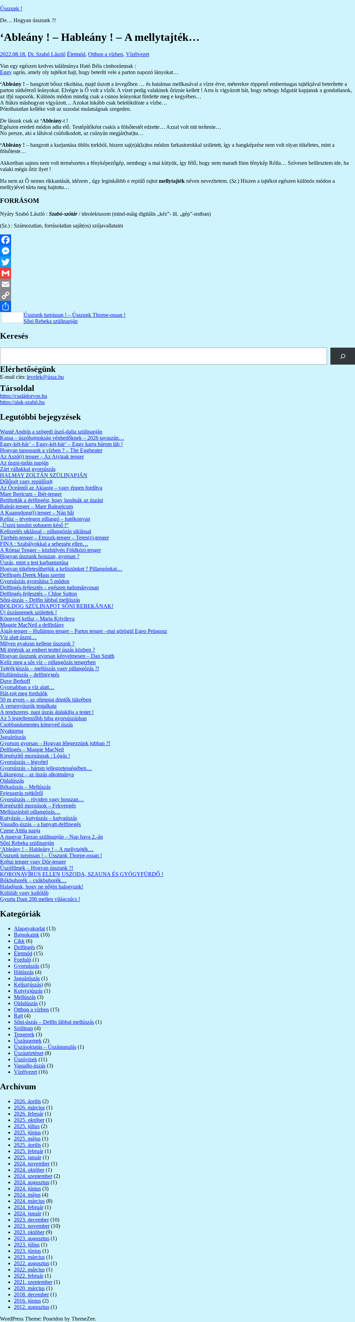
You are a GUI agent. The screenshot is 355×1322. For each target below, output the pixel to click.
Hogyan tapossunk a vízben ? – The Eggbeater (51, 450)
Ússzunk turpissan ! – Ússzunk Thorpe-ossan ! (74, 315)
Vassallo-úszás (29, 1066)
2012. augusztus (31, 1307)
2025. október (29, 1120)
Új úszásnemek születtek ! (28, 612)
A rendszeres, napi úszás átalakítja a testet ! (47, 712)
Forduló (22, 960)
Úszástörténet (28, 1053)
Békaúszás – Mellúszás (25, 787)
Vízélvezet (137, 54)
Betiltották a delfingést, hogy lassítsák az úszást (51, 500)
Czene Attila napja (20, 830)
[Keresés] (342, 356)
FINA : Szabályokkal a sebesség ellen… (44, 544)
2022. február (28, 1276)
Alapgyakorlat (29, 928)
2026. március (29, 1107)
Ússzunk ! (11, 8)
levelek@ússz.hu (45, 377)
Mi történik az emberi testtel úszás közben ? (47, 650)
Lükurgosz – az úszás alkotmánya (37, 774)
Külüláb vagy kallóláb (24, 893)
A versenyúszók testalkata (28, 706)
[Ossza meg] (177, 306)
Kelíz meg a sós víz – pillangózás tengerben (48, 662)
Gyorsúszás (26, 966)
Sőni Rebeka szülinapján (51, 321)
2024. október (29, 1170)
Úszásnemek (28, 1041)
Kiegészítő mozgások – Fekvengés (38, 806)
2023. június (27, 1251)
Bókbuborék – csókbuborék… (33, 880)
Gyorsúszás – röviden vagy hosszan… (42, 799)
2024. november (32, 1164)
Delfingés (24, 947)
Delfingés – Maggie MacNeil (32, 749)
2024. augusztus (31, 1182)
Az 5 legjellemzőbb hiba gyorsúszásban (43, 718)
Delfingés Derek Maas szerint (32, 575)
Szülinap (23, 1028)
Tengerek (24, 1034)
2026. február (28, 1114)
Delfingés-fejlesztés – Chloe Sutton (38, 594)
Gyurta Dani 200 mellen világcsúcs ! (40, 899)
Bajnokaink (26, 935)
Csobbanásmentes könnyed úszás (36, 724)
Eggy (6, 72)
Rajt (18, 1016)
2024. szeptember (33, 1176)
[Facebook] (177, 239)
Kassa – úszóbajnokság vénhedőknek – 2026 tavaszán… (62, 438)
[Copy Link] (177, 295)
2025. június (27, 1132)
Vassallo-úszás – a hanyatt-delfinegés (40, 824)
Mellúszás (25, 997)
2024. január (27, 1213)
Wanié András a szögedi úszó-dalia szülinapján (51, 432)
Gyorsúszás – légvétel (24, 762)
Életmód (76, 54)
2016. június (27, 1301)
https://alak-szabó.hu (22, 402)
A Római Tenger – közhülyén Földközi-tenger (50, 550)
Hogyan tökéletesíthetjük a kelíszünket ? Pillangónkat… (61, 569)
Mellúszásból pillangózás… (30, 812)
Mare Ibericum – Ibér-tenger (31, 494)
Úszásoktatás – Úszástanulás (45, 1047)
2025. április (27, 1145)
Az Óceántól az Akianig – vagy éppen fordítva (51, 488)
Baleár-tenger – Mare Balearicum (36, 506)
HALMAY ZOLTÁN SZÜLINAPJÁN (43, 475)
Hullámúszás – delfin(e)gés (29, 675)
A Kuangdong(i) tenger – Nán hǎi (37, 513)
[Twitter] (177, 262)
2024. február (28, 1207)
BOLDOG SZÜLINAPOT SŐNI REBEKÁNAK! (56, 606)
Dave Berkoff (15, 681)
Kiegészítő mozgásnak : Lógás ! (35, 756)
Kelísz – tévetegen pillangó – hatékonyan (45, 519)
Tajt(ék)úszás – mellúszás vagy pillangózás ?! (49, 668)
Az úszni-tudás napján (24, 463)
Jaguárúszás (13, 737)
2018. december (31, 1294)
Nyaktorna (11, 731)
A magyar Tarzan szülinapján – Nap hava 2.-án (51, 837)
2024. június (27, 1188)
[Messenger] (177, 251)
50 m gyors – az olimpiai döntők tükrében (45, 700)
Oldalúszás (12, 781)
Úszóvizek (25, 1059)
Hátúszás (24, 972)
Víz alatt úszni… (18, 637)
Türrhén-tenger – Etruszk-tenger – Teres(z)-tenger (54, 538)
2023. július (27, 1245)
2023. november (32, 1226)
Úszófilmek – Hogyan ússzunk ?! (36, 868)
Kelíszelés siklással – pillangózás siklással (45, 531)
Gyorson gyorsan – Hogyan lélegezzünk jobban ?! (55, 743)
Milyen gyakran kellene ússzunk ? (37, 643)
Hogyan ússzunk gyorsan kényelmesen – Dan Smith (57, 656)
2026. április (27, 1101)
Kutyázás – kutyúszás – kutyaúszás (38, 818)
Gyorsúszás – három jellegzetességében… (46, 768)
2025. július (27, 1126)
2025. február (28, 1151)
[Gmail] (177, 273)
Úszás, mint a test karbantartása (34, 562)
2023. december (31, 1220)
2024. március (29, 1201)
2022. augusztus (31, 1263)
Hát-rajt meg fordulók (23, 693)
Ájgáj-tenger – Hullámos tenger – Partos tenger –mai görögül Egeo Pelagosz (83, 631)
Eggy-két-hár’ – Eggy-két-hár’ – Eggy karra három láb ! (61, 444)
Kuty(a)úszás (28, 991)
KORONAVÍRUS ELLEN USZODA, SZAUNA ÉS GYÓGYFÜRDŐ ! (81, 874)
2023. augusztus (31, 1238)
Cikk (19, 941)
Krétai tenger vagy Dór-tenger (33, 862)
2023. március (29, 1257)
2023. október (29, 1232)
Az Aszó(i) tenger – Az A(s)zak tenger (42, 456)
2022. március (29, 1269)
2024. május (27, 1195)
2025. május (27, 1139)
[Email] (177, 284)
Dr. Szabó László (47, 54)
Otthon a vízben (105, 54)
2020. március (29, 1288)
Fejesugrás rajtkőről (21, 793)
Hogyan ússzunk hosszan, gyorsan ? (39, 556)
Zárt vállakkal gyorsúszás (27, 469)
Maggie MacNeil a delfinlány (32, 625)
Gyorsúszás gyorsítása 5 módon (34, 581)
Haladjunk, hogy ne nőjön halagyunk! (41, 887)
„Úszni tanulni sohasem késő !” (34, 525)
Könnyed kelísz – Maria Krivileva (37, 619)
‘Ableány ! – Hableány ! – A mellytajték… (47, 849)
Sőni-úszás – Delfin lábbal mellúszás (40, 600)
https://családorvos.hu (23, 396)
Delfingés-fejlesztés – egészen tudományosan (49, 587)
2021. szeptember (33, 1282)
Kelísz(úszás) (28, 985)
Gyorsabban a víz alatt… (27, 687)
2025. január (27, 1157)
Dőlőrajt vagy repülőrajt (26, 481)
